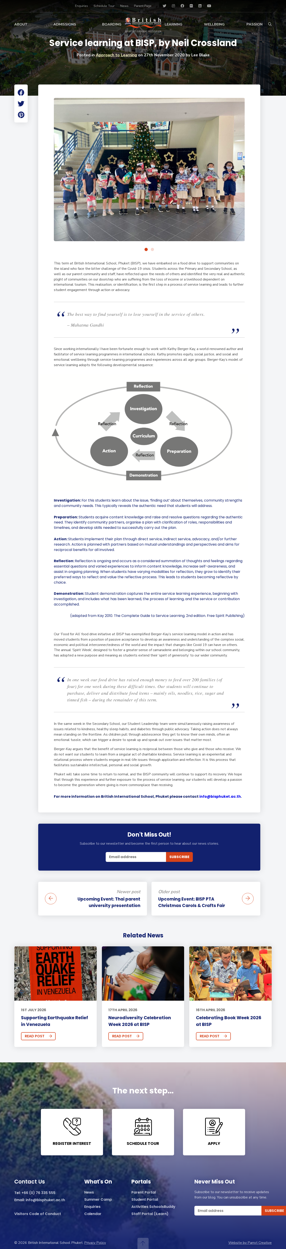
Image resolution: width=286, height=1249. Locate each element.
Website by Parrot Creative (250, 1242)
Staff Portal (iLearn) (149, 1214)
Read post (34, 1036)
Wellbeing (214, 24)
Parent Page (142, 6)
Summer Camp (98, 1199)
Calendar (92, 1214)
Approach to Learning (116, 55)
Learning (173, 24)
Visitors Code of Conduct (37, 1214)
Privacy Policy (95, 1242)
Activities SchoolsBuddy (153, 1207)
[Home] (143, 24)
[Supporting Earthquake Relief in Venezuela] (55, 973)
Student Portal (144, 1199)
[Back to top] (143, 1243)
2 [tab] (152, 249)
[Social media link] (164, 6)
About (20, 24)
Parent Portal (143, 1192)
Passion (254, 24)
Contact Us (29, 1182)
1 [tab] (146, 249)
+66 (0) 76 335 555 (38, 1193)
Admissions (64, 24)
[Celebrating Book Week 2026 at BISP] (230, 973)
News (124, 6)
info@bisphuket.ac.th (220, 796)
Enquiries (81, 6)
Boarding (111, 24)
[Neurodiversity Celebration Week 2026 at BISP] (143, 973)
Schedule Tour (104, 6)
